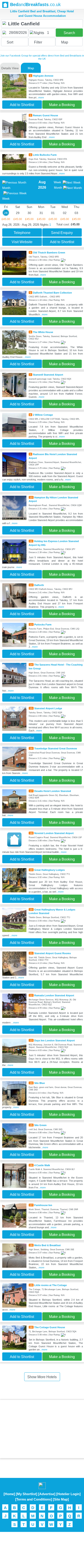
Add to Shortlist (22, 105)
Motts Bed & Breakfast (47, 1245)
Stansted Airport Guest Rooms (52, 953)
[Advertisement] (42, 1429)
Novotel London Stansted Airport (54, 833)
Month (58, 187)
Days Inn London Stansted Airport (54, 1040)
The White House (43, 332)
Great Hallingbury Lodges (49, 870)
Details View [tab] (10, 68)
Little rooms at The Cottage (50, 1285)
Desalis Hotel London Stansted (52, 791)
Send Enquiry (62, 233)
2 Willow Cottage (43, 414)
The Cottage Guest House (49, 1327)
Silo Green (40, 1125)
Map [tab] (31, 68)
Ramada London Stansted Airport (54, 995)
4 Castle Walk (42, 1165)
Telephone (22, 233)
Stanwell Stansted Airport (48, 374)
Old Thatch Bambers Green (49, 252)
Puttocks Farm (43, 624)
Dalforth (39, 585)
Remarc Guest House (45, 115)
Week (57, 182)
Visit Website (22, 242)
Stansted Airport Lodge (48, 708)
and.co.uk (35, 4)
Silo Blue (39, 1083)
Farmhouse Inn (43, 1205)
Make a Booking (62, 105)
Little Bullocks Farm (45, 155)
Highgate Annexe (43, 75)
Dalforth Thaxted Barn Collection (52, 292)
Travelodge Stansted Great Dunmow (55, 748)
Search (69, 33)
